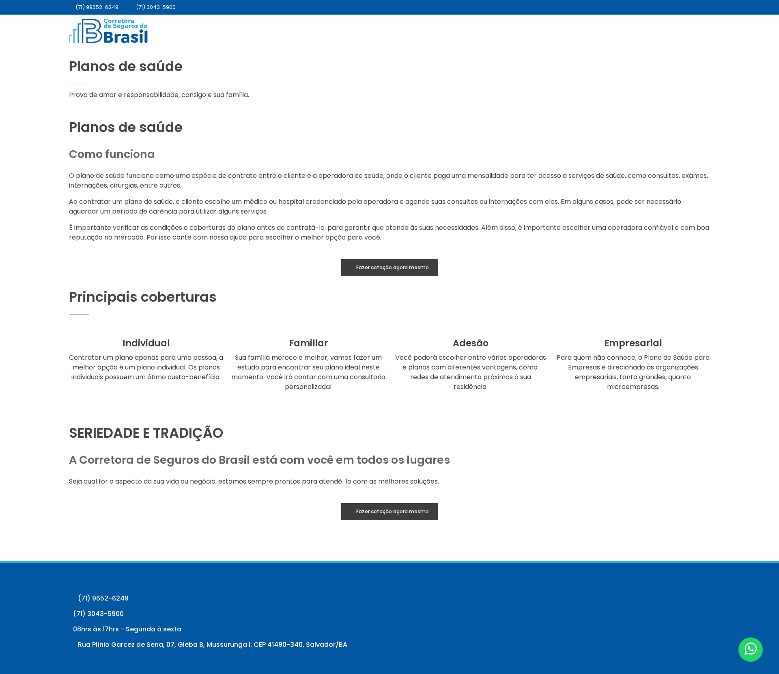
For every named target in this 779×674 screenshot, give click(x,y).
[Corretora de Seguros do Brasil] (108, 31)
